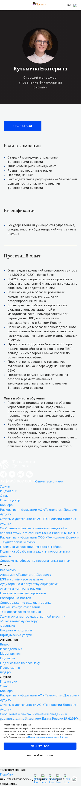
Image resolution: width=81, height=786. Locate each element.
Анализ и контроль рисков (20, 588)
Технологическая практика (20, 612)
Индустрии (8, 491)
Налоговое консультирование (23, 593)
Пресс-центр (10, 500)
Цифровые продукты (16, 630)
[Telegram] (3, 477)
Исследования (11, 649)
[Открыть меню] (6, 5)
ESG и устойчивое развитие (21, 579)
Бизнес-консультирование (20, 607)
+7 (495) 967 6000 (17, 481)
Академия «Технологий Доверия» (25, 575)
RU (69, 5)
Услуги (5, 486)
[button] (22, 126)
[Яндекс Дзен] (12, 477)
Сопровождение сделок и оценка (25, 602)
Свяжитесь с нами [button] (49, 481)
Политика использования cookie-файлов (31, 547)
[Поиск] (75, 5)
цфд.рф (5, 672)
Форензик (7, 625)
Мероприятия (10, 653)
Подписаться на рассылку (20, 663)
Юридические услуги (16, 635)
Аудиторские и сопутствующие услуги (29, 584)
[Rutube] (20, 477)
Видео (5, 644)
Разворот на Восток (15, 598)
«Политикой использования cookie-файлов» (47, 737)
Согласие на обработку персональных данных (35, 560)
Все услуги (8, 570)
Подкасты (7, 658)
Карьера (6, 505)
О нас (4, 495)
